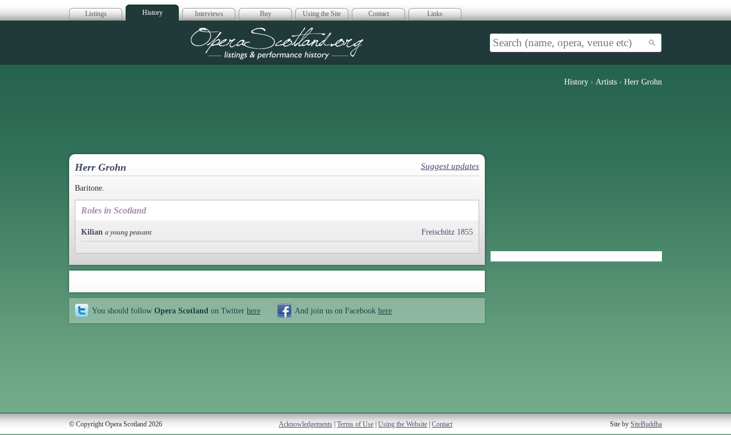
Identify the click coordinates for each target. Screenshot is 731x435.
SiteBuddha (646, 424)
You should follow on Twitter (176, 310)
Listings (96, 14)
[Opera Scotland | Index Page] (277, 43)
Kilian (92, 232)
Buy (265, 14)
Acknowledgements (305, 424)
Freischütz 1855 (447, 232)
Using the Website (402, 424)
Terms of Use (355, 424)
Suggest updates (450, 166)
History (152, 13)
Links (435, 14)
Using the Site (322, 14)
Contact (378, 14)
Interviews (209, 14)
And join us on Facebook (343, 310)
